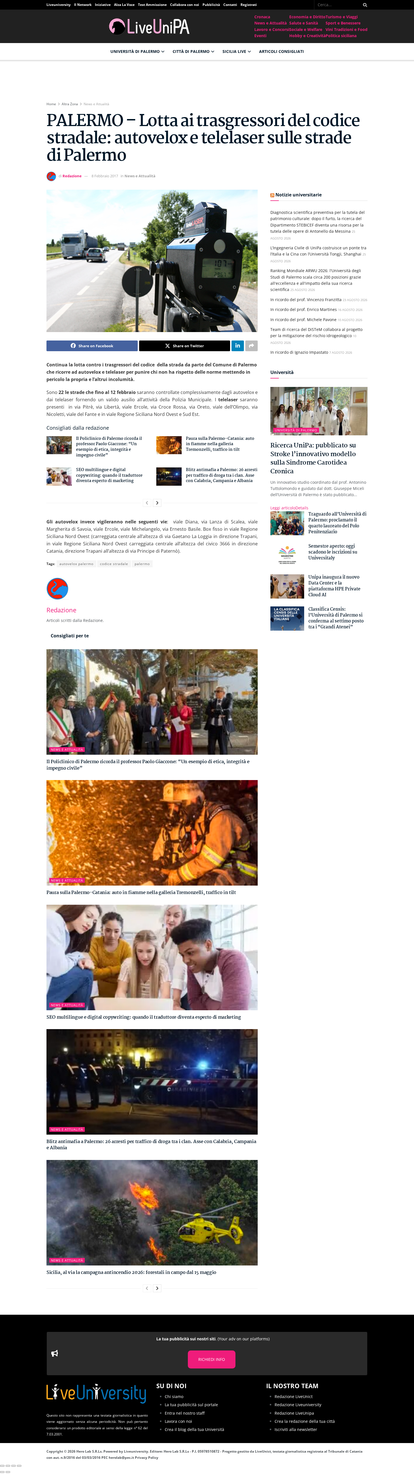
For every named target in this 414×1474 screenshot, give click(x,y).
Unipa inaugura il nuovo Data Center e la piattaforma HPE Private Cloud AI (334, 586)
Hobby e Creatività (307, 35)
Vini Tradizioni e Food (347, 29)
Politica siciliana (341, 35)
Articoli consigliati (281, 51)
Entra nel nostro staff (184, 1413)
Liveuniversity (58, 4)
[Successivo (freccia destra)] (8, 1472)
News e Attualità (270, 23)
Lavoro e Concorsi (271, 29)
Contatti (230, 4)
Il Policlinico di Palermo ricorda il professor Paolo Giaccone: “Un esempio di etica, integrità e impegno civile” (109, 447)
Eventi (260, 35)
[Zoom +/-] (19, 1466)
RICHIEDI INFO (211, 1359)
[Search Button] (364, 5)
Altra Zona (70, 104)
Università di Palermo (135, 51)
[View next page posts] (157, 503)
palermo (142, 563)
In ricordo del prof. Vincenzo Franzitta (306, 299)
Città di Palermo (191, 51)
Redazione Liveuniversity (298, 1404)
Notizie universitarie (298, 195)
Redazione (72, 175)
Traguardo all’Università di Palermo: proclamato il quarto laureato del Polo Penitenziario (337, 523)
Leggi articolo (289, 507)
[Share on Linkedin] (238, 346)
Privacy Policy (146, 1457)
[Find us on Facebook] (310, 4)
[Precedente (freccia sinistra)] (2, 1472)
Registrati (249, 4)
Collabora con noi (184, 4)
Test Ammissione (152, 4)
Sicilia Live (234, 51)
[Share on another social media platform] (251, 346)
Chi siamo (174, 1396)
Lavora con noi (178, 1421)
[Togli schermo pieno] (13, 1466)
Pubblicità (211, 4)
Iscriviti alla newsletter (296, 1429)
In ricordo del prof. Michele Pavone (303, 319)
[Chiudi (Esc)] (2, 1466)
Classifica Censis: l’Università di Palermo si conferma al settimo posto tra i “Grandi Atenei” (336, 618)
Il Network (83, 4)
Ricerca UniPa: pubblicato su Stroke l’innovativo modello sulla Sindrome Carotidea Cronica (313, 458)
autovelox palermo (76, 563)
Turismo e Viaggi (342, 16)
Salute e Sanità (303, 23)
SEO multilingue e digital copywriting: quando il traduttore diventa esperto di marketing (109, 475)
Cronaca (262, 16)
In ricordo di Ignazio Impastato (299, 352)
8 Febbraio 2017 (105, 175)
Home (51, 104)
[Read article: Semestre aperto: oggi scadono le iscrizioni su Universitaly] (287, 555)
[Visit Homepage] (150, 26)
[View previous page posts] (147, 503)
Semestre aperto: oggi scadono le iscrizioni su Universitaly (332, 552)
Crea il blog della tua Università (194, 1429)
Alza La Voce (124, 4)
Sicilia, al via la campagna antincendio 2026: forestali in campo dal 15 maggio (131, 1272)
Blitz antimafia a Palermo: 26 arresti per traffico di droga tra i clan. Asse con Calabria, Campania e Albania (221, 475)
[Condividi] (8, 1466)
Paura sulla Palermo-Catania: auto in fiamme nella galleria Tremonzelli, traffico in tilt (220, 444)
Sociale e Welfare (305, 29)
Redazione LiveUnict (294, 1396)
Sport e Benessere (343, 23)
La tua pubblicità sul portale (191, 1404)
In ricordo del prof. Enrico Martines (303, 309)
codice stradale (114, 563)
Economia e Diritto (307, 16)
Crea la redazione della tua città (305, 1421)
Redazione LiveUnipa (294, 1413)
